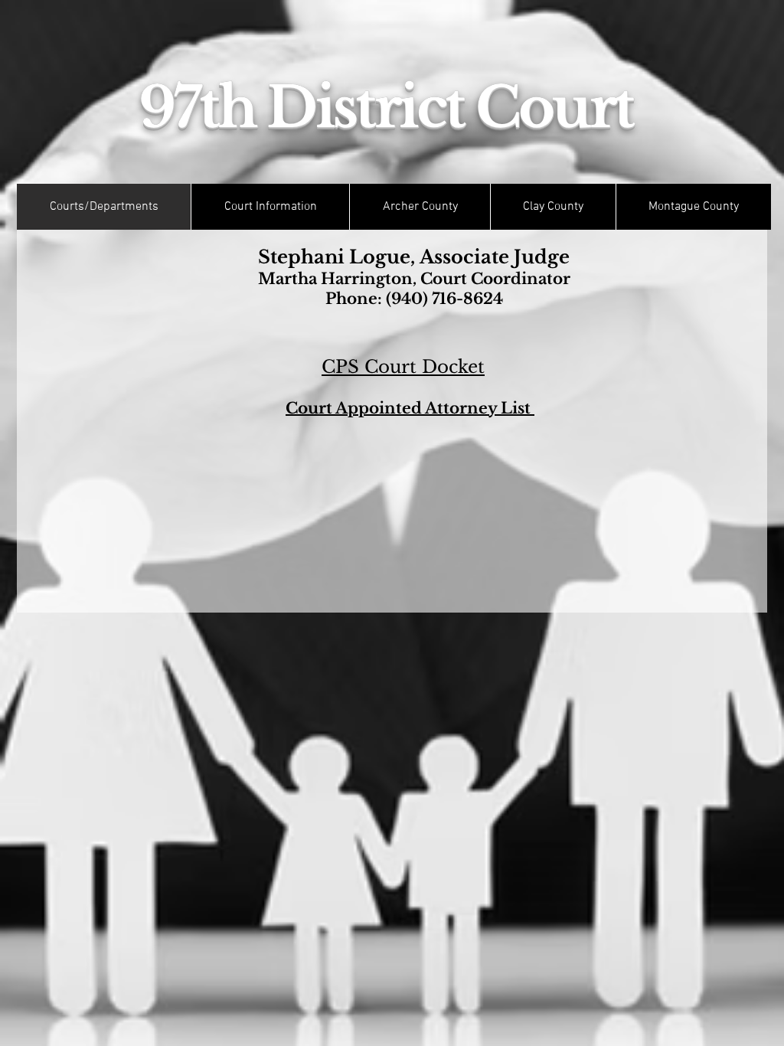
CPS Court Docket (403, 367)
